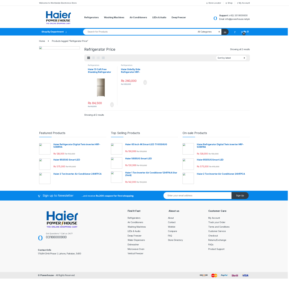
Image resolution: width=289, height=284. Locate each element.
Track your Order (216, 222)
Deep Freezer (179, 17)
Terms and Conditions (219, 226)
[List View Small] (103, 58)
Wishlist (171, 226)
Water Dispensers (136, 240)
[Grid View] (88, 58)
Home (42, 41)
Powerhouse (47, 275)
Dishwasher (133, 244)
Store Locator (214, 3)
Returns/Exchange (217, 240)
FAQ (170, 235)
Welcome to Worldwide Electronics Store (58, 3)
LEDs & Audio (159, 17)
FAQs (210, 244)
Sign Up (240, 195)
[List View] (98, 58)
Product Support (216, 249)
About (171, 218)
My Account (244, 3)
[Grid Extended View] (93, 58)
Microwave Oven (136, 249)
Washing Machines (114, 17)
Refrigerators (91, 17)
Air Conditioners (138, 17)
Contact (172, 222)
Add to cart (112, 104)
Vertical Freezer (135, 253)
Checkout (213, 235)
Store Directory (175, 240)
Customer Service (217, 231)
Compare (172, 231)
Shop (230, 3)
